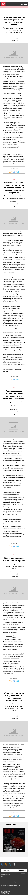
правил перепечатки (4, 877)
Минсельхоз (10, 93)
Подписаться (22, 870)
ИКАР (4, 668)
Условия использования (5, 893)
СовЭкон (5, 663)
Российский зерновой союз (10, 658)
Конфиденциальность (4, 892)
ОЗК (16, 90)
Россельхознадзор (7, 279)
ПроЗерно (9, 661)
